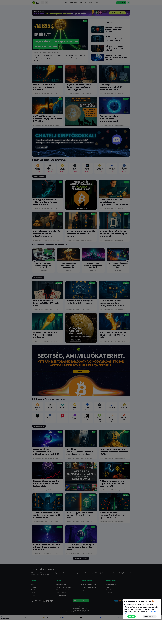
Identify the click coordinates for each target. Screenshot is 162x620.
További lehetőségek (149, 616)
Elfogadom (131, 616)
